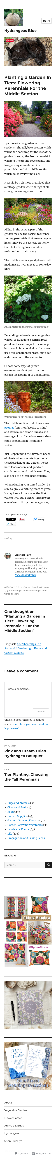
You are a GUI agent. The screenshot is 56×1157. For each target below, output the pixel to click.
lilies (44, 590)
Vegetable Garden (15, 1110)
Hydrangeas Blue (20, 30)
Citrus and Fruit (17, 807)
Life (9, 833)
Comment (41, 711)
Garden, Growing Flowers (36, 587)
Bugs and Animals (18, 803)
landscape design (32, 590)
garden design (14, 590)
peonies (9, 427)
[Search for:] (24, 864)
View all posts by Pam (25, 575)
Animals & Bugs (14, 1125)
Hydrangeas (11, 1133)
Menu (46, 21)
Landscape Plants (18, 829)
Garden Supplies (17, 816)
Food (20, 587)
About (8, 1102)
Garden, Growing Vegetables (25, 824)
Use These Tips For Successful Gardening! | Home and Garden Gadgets (25, 648)
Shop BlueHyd (13, 1140)
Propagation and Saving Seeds (26, 838)
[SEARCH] (48, 865)
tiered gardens (11, 594)
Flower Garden (13, 1117)
